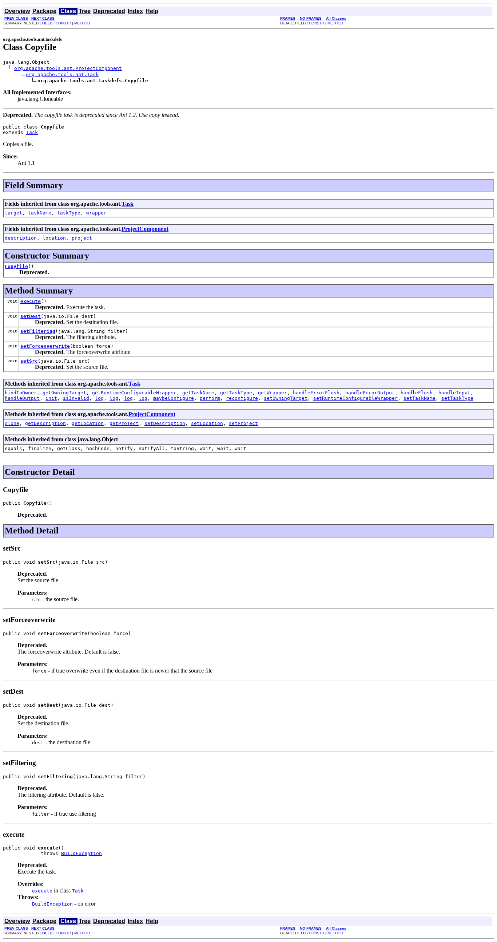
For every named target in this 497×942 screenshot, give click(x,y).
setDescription (164, 423)
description (21, 238)
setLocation (207, 423)
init (51, 398)
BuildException (81, 853)
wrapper (96, 213)
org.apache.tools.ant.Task (62, 74)
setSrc (29, 361)
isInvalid (76, 398)
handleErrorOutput (370, 392)
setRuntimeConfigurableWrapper (355, 398)
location (54, 238)
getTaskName (198, 392)
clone (12, 423)
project (82, 238)
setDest (30, 316)
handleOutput (22, 398)
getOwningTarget (64, 392)
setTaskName (419, 398)
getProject (124, 423)
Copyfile (16, 266)
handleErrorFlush (316, 392)
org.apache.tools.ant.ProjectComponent (68, 68)
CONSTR (63, 23)
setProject (243, 423)
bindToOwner (21, 392)
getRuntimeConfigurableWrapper (134, 392)
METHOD (82, 23)
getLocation (88, 423)
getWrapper (272, 392)
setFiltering (37, 331)
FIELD (47, 23)
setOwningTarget (285, 398)
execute (30, 301)
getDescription (45, 423)
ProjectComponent (145, 229)
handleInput (454, 392)
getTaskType (236, 392)
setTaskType (457, 398)
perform (210, 398)
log (99, 398)
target (13, 213)
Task (32, 132)
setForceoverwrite (45, 346)
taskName (39, 213)
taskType (68, 213)
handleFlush (417, 392)
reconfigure (242, 398)
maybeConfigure (173, 398)
